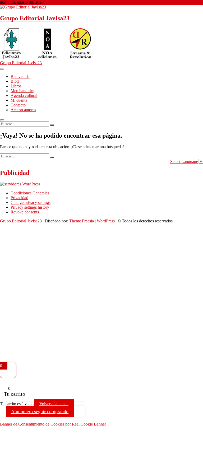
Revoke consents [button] (25, 212)
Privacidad (19, 197)
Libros (16, 86)
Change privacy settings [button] (30, 202)
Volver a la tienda (53, 403)
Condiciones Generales (30, 193)
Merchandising (23, 90)
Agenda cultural (24, 95)
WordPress (106, 221)
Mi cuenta (19, 100)
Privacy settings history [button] (30, 207)
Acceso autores (23, 110)
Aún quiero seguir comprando (39, 411)
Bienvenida (20, 76)
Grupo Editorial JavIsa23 (35, 18)
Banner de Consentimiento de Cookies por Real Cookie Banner (53, 424)
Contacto (18, 105)
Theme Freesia (81, 221)
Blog (15, 81)
